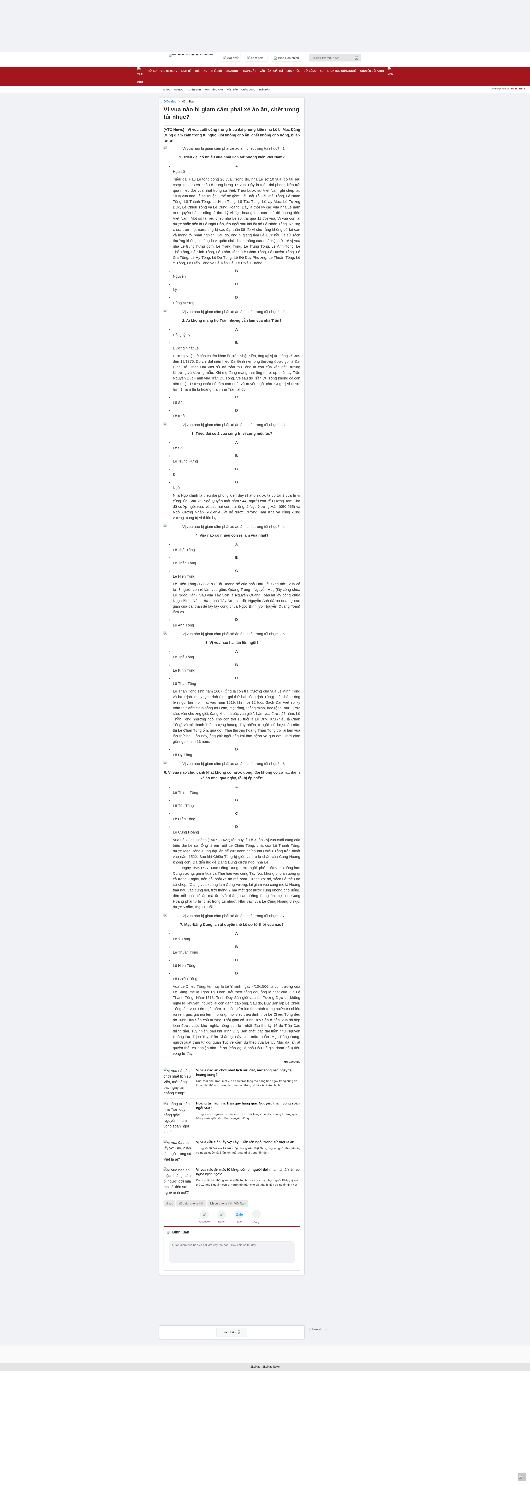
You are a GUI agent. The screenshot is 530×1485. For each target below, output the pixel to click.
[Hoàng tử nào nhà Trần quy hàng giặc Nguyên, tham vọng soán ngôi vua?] (179, 1118)
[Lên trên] (522, 1477)
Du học (178, 89)
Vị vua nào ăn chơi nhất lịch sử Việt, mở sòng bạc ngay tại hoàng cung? (244, 1072)
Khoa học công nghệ (342, 71)
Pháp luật (249, 71)
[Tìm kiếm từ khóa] (358, 58)
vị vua (169, 1203)
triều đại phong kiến (191, 1203)
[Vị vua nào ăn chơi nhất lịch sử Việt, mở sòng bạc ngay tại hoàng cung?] (179, 1082)
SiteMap (255, 1366)
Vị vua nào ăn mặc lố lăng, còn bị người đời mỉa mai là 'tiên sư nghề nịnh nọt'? (248, 1172)
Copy (256, 1222)
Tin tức (166, 89)
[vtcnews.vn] (204, 1214)
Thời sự (151, 71)
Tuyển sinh (194, 89)
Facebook (204, 1221)
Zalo (239, 1221)
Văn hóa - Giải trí (271, 71)
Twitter (222, 1221)
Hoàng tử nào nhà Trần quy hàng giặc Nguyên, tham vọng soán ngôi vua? (248, 1105)
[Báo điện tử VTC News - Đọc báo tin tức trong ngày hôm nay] (191, 59)
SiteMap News (271, 1366)
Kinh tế (186, 71)
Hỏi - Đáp (232, 89)
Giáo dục (231, 71)
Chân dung (248, 89)
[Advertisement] (339, 160)
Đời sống (310, 71)
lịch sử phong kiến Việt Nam (228, 1203)
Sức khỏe (293, 71)
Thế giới (216, 71)
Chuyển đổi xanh (372, 71)
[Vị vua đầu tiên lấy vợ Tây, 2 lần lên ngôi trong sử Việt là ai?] (179, 1151)
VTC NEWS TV (168, 71)
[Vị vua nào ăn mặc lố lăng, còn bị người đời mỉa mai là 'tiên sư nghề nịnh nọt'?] (179, 1181)
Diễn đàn (264, 89)
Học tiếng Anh (214, 89)
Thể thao (201, 71)
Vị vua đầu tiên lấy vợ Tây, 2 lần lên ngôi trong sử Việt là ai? (245, 1142)
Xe (321, 71)
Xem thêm (230, 1332)
